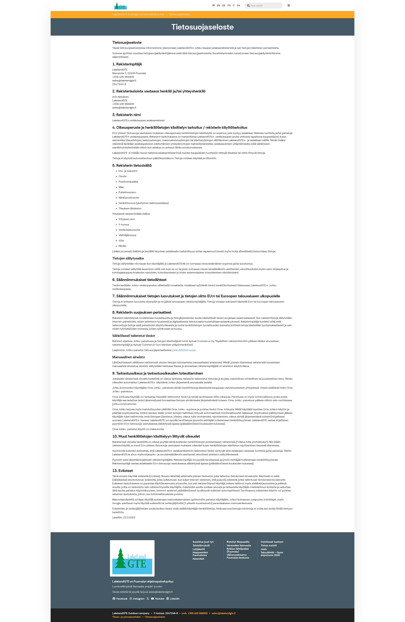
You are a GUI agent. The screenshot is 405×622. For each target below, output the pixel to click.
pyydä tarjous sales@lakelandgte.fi (152, 592)
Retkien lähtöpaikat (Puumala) (238, 550)
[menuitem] (263, 5)
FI (214, 5)
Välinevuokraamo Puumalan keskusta (238, 556)
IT (234, 5)
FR (229, 5)
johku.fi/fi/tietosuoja (184, 350)
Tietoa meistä (269, 545)
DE (223, 5)
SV (238, 5)
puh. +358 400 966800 (195, 613)
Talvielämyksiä (201, 545)
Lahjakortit (199, 549)
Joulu (264, 549)
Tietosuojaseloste (155, 617)
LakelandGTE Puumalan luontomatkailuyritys (138, 14)
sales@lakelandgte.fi (224, 613)
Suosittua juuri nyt (203, 541)
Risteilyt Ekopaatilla (238, 541)
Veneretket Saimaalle (239, 545)
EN (218, 5)
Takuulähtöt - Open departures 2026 (272, 554)
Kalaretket (198, 558)
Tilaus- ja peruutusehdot (126, 617)
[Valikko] (289, 5)
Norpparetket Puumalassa (200, 554)
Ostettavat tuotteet (272, 541)
